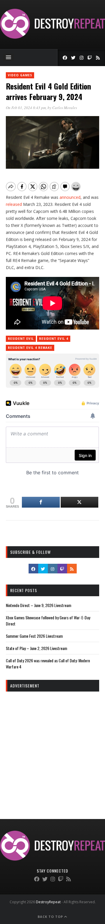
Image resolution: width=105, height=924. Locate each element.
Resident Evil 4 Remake (30, 348)
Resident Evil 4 (53, 339)
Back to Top (51, 916)
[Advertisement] (52, 750)
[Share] (41, 502)
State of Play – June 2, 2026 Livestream (36, 648)
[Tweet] (80, 502)
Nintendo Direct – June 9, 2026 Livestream (38, 605)
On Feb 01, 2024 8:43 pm (26, 107)
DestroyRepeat (48, 901)
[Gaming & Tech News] (52, 37)
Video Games (20, 75)
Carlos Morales (64, 107)
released (14, 204)
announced (70, 197)
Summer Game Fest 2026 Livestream (34, 636)
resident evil (21, 339)
